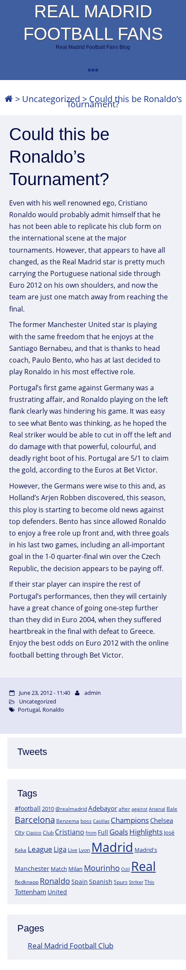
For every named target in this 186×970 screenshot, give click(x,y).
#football (28, 808)
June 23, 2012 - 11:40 (44, 693)
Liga (60, 849)
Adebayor (102, 808)
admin (92, 693)
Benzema (67, 821)
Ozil (125, 869)
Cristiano (69, 832)
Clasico (34, 832)
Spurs (121, 882)
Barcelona (35, 819)
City (20, 832)
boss (86, 820)
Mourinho (102, 867)
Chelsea (161, 820)
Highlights (146, 832)
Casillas (101, 821)
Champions (130, 820)
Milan (75, 869)
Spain (79, 881)
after (124, 809)
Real (143, 866)
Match (59, 869)
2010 (48, 809)
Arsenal (157, 809)
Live (72, 850)
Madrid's (146, 850)
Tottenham (30, 891)
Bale (172, 808)
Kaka (20, 849)
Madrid (112, 847)
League (40, 849)
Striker (136, 882)
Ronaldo (55, 881)
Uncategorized (51, 99)
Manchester (32, 868)
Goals (118, 831)
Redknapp (26, 882)
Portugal (29, 709)
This (149, 881)
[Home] (8, 99)
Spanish (100, 881)
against (139, 809)
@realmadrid (71, 809)
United (57, 892)
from (91, 832)
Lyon (84, 850)
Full (103, 832)
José (169, 832)
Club (48, 832)
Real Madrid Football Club (70, 946)
